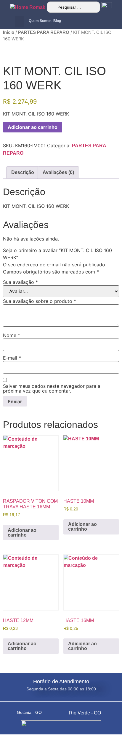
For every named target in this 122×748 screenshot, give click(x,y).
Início (8, 32)
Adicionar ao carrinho (32, 127)
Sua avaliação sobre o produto (39, 301)
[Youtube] (105, 22)
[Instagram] (82, 22)
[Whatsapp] (70, 22)
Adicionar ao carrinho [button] (22, 532)
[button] (20, 21)
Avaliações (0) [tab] (58, 172)
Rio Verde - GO (85, 712)
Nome (11, 335)
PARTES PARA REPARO (43, 32)
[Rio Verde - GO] (64, 711)
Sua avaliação (20, 282)
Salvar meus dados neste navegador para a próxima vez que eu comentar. (51, 388)
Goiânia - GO (29, 712)
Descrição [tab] (22, 172)
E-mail (12, 357)
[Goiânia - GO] (12, 711)
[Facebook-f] (93, 22)
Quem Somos (40, 21)
